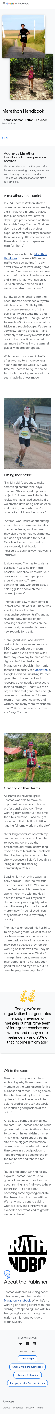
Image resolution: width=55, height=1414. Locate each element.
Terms (40, 1407)
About (6, 1407)
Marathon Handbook (17, 1300)
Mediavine (41, 670)
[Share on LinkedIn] (34, 1344)
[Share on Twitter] (20, 1344)
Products (18, 1407)
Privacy (30, 1407)
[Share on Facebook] (27, 1344)
